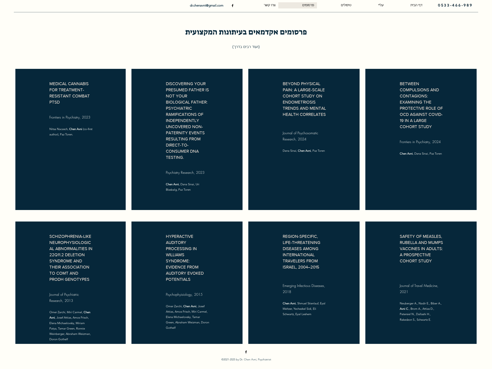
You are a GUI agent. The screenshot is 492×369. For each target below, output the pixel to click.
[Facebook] (232, 5)
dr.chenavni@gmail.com (206, 5)
